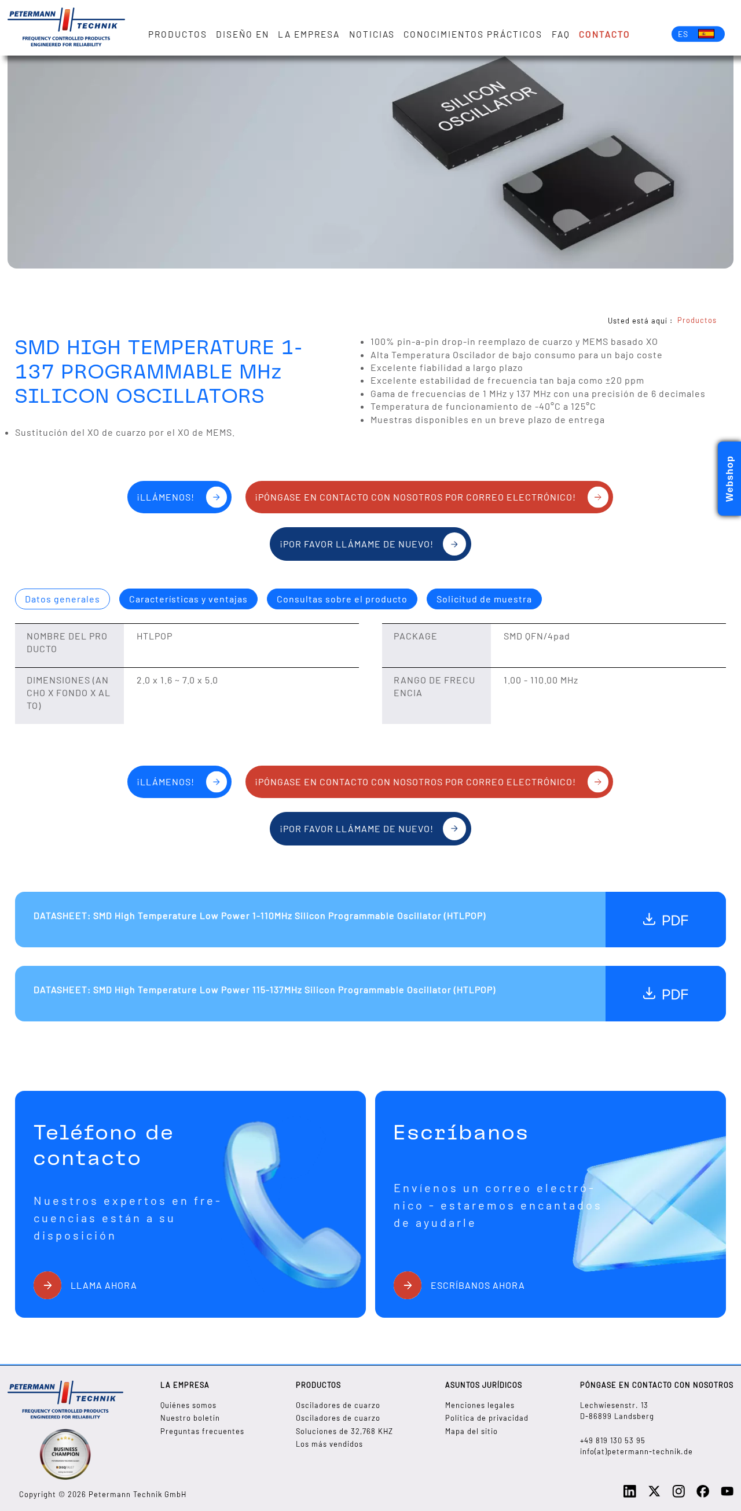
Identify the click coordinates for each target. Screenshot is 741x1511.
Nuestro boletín (190, 1417)
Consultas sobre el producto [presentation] (342, 598)
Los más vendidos (329, 1443)
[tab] (62, 599)
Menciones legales (480, 1405)
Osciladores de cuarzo (338, 1405)
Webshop (730, 478)
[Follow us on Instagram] (678, 1494)
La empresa (309, 34)
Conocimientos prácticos (472, 34)
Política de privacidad (487, 1417)
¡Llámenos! (166, 496)
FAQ (561, 34)
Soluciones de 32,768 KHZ (344, 1431)
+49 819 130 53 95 (612, 1440)
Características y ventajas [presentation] (188, 598)
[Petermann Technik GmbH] (66, 28)
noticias (372, 34)
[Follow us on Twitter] (654, 1494)
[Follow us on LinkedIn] (629, 1494)
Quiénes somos (188, 1405)
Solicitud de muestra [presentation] (484, 598)
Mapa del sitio (471, 1431)
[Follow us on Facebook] (702, 1494)
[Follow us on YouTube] (727, 1494)
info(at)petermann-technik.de (636, 1451)
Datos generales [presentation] (62, 598)
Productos (177, 34)
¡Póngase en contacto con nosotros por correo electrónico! (415, 496)
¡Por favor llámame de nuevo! (357, 543)
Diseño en (242, 34)
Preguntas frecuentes (202, 1431)
